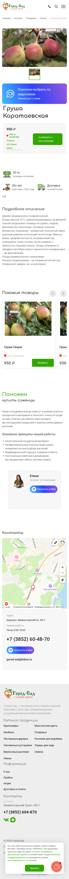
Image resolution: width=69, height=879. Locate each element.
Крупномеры (11, 725)
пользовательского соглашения (22, 860)
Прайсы (8, 777)
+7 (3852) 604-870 (20, 812)
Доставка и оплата (15, 789)
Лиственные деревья (16, 738)
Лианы (8, 758)
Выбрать (43, 362)
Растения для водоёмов (48, 738)
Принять (34, 868)
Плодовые (40, 732)
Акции (7, 783)
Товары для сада (44, 745)
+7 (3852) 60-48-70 (28, 639)
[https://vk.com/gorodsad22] (6, 821)
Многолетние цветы (46, 725)
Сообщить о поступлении (46, 139)
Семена (38, 751)
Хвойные (9, 732)
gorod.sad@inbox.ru (19, 659)
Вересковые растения (16, 751)
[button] (52, 293)
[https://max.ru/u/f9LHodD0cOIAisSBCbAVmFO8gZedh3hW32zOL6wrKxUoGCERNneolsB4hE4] (13, 821)
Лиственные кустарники (18, 745)
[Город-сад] (13, 6)
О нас (7, 771)
